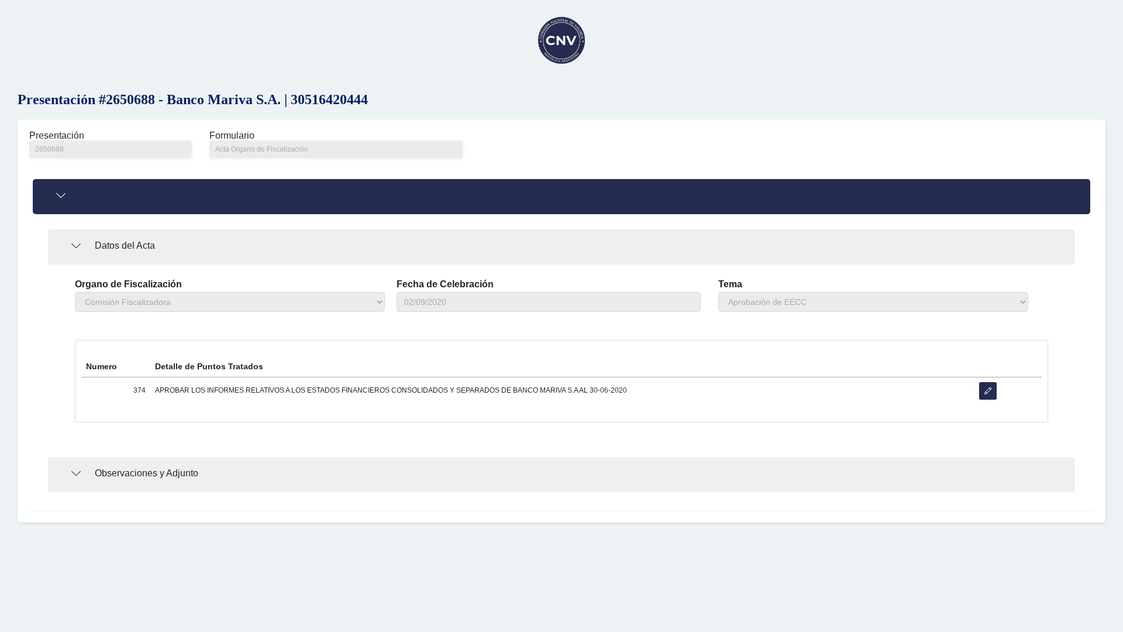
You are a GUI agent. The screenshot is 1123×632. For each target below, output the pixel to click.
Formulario (231, 135)
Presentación (56, 135)
